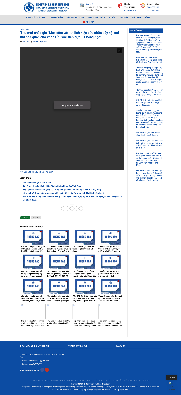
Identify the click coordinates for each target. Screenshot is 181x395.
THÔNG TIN (136, 17)
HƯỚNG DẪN (123, 17)
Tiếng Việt (90, 22)
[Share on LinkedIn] (81, 208)
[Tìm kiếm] (160, 19)
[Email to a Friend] (72, 208)
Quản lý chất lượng (96, 17)
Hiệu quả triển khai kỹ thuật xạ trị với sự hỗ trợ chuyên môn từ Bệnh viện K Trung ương (62, 189)
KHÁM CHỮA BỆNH (56, 17)
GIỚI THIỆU (41, 17)
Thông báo (24, 29)
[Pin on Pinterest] (76, 208)
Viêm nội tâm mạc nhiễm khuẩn (37, 182)
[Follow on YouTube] (47, 370)
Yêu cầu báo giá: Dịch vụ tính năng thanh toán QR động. (148, 133)
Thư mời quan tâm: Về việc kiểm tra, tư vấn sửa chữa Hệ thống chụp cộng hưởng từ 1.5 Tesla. (149, 92)
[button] (173, 386)
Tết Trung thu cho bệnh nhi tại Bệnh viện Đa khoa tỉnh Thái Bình (52, 186)
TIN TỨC (112, 17)
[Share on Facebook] (63, 208)
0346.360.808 (130, 10)
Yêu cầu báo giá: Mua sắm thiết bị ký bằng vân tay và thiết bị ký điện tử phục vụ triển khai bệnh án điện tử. (149, 144)
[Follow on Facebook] (42, 370)
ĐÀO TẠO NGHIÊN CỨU (75, 17)
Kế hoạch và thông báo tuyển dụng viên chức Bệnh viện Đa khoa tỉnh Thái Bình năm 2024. (63, 193)
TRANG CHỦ (30, 17)
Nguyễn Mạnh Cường (41, 42)
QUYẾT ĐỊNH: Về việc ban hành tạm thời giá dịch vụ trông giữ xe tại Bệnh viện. (149, 102)
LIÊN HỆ (147, 17)
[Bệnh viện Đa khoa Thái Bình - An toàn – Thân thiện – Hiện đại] (46, 7)
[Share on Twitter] (68, 208)
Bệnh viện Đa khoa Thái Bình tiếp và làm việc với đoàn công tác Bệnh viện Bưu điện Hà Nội (149, 59)
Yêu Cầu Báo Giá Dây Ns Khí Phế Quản (36, 172)
